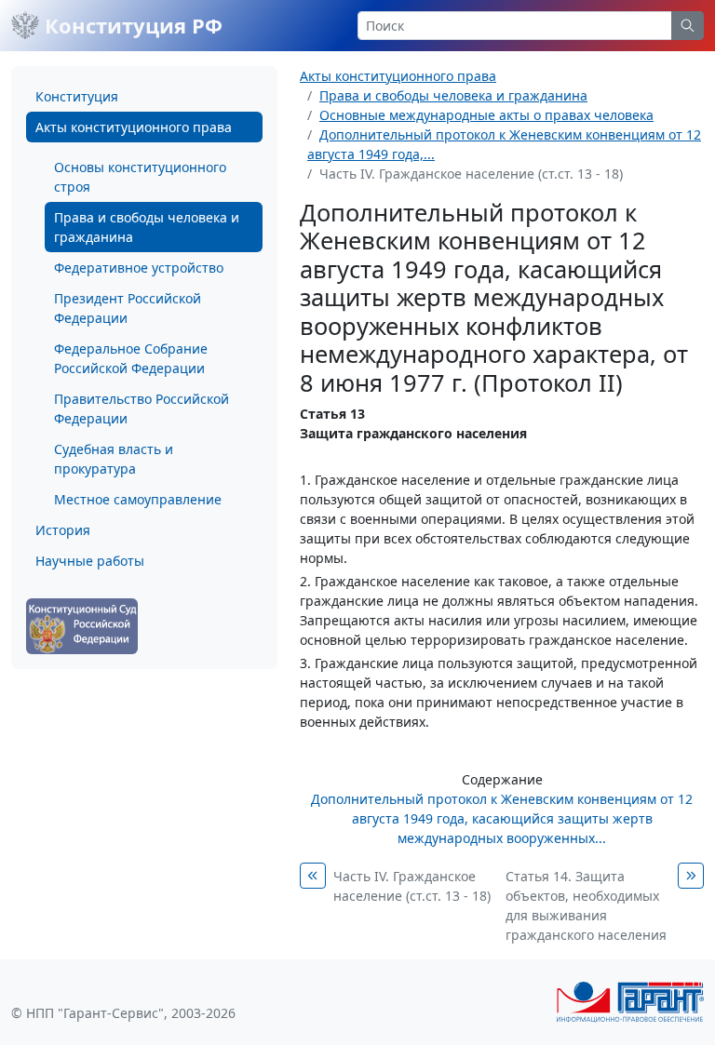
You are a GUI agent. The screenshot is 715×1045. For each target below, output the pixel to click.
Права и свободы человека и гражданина (146, 227)
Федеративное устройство (138, 267)
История (62, 530)
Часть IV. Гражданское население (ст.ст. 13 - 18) (412, 885)
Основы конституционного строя (140, 176)
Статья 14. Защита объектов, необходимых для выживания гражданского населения (586, 905)
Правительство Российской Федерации (141, 408)
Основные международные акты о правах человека (486, 115)
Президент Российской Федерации (127, 308)
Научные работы (89, 560)
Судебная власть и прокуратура (113, 458)
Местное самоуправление (138, 499)
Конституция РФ (131, 25)
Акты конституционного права (133, 127)
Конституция (76, 96)
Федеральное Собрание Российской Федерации (131, 358)
